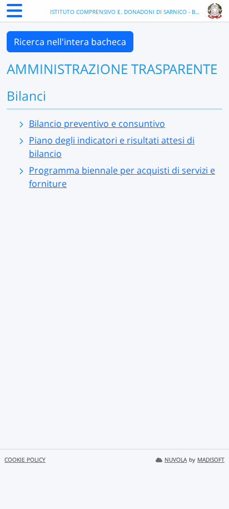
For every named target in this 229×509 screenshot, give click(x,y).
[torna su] (206, 475)
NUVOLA (176, 459)
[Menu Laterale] (14, 14)
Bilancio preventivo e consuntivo (97, 123)
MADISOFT (211, 459)
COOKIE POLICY (25, 459)
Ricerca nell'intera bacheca (70, 42)
